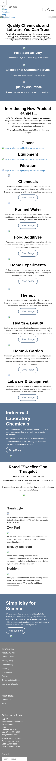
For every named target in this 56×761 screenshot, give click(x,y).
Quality (5, 676)
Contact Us (6, 699)
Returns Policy (8, 656)
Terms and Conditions (11, 680)
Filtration (28, 165)
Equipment (28, 154)
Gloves (28, 143)
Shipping (5, 668)
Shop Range (28, 197)
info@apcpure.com (26, 6)
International (7, 672)
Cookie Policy (7, 664)
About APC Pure (8, 652)
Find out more (15, 630)
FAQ (4, 703)
